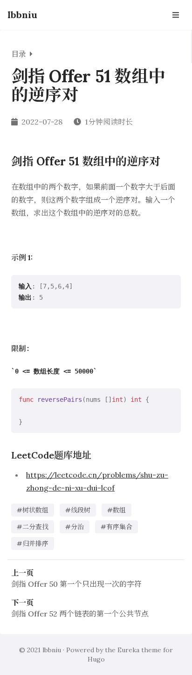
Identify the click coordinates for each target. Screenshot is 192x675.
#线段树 (77, 510)
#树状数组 (32, 510)
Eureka (128, 650)
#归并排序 (32, 543)
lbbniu (22, 14)
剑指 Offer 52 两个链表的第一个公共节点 (80, 613)
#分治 (74, 527)
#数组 (116, 510)
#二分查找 (32, 527)
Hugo (96, 659)
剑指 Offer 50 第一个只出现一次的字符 (76, 584)
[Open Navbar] (176, 14)
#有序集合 (116, 527)
